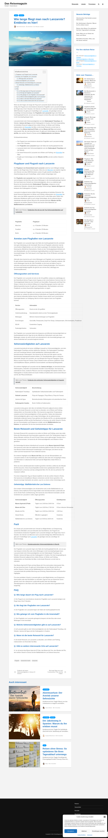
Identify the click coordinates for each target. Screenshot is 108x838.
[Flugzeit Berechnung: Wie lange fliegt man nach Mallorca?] (79, 171)
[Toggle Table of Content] (43, 72)
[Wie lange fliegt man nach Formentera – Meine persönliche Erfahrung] (79, 129)
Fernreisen (92, 4)
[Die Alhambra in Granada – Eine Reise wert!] (79, 221)
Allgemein (46, 689)
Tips (44, 745)
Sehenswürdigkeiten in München (85, 59)
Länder (83, 4)
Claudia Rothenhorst (50, 735)
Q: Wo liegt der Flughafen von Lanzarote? (29, 92)
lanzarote (34, 660)
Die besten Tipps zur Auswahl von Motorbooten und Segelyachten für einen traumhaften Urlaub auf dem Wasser (90, 146)
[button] (104, 817)
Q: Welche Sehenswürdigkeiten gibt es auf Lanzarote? (32, 96)
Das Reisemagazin (16, 3)
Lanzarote (45, 111)
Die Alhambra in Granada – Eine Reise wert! (88, 221)
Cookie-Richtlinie (82, 835)
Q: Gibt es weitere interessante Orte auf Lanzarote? (31, 100)
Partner (77, 803)
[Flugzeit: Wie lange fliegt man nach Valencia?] (79, 118)
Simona (89, 101)
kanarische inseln (25, 660)
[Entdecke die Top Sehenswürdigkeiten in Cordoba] (79, 209)
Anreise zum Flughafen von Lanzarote (26, 76)
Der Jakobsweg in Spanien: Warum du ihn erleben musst (55, 723)
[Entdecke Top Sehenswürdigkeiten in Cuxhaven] (79, 183)
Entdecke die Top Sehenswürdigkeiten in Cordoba (90, 209)
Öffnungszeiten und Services (26, 78)
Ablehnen (84, 831)
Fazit (17, 86)
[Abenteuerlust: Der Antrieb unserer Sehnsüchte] (24, 698)
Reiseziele (75, 4)
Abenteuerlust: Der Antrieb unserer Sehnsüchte (52, 695)
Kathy (46, 763)
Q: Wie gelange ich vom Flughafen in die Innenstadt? (32, 94)
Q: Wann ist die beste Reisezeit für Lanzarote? (30, 98)
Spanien (21, 15)
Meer (16, 15)
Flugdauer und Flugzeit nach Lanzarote (26, 74)
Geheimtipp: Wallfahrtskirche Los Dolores (29, 84)
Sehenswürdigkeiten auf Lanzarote (25, 80)
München (50, 170)
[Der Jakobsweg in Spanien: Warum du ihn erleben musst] (24, 726)
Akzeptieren (70, 831)
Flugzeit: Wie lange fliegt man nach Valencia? (89, 118)
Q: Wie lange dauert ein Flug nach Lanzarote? (30, 91)
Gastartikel (78, 807)
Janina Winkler (48, 707)
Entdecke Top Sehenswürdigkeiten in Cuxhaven (90, 183)
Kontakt (77, 810)
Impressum (89, 835)
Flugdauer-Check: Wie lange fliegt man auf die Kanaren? (90, 108)
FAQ (17, 89)
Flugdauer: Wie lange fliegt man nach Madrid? (89, 160)
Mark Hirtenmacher (20, 26)
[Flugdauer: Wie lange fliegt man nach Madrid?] (79, 160)
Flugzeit (17, 660)
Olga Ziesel (90, 153)
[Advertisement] (54, 784)
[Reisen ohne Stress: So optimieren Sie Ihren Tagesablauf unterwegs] (24, 754)
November (28, 127)
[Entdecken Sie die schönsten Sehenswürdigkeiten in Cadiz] (79, 195)
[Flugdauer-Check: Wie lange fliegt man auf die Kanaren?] (79, 108)
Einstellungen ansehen (98, 831)
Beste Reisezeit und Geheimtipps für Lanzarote (28, 82)
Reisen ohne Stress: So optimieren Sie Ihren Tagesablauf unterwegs (55, 751)
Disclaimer (78, 814)
